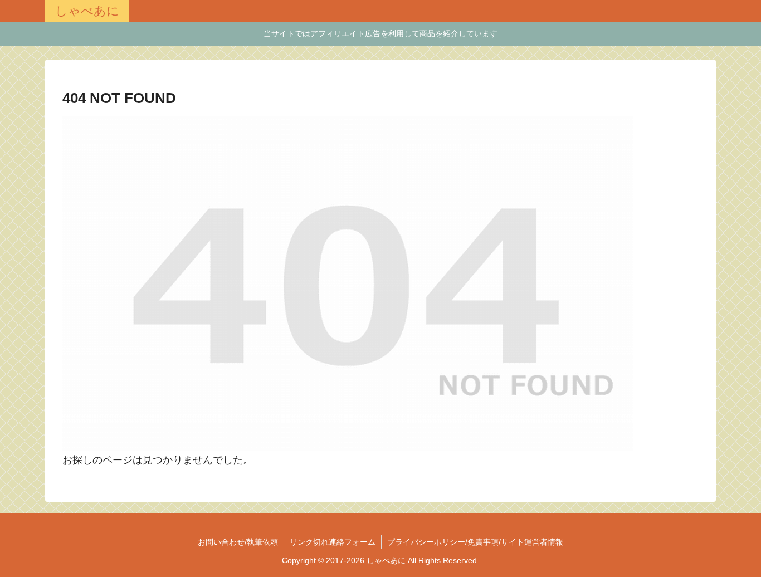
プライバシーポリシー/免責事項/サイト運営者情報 (475, 541)
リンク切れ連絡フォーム (332, 541)
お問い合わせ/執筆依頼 (238, 541)
